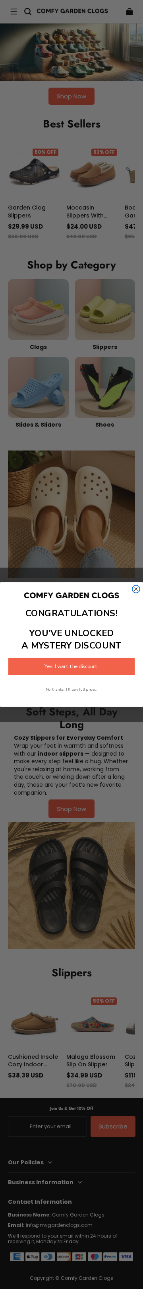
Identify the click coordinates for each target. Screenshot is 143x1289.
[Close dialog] (136, 589)
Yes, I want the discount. (71, 666)
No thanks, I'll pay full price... (71, 689)
